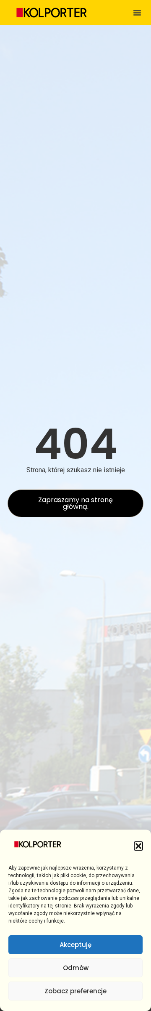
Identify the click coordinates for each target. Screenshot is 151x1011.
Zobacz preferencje (75, 991)
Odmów (76, 967)
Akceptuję (75, 944)
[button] (138, 846)
